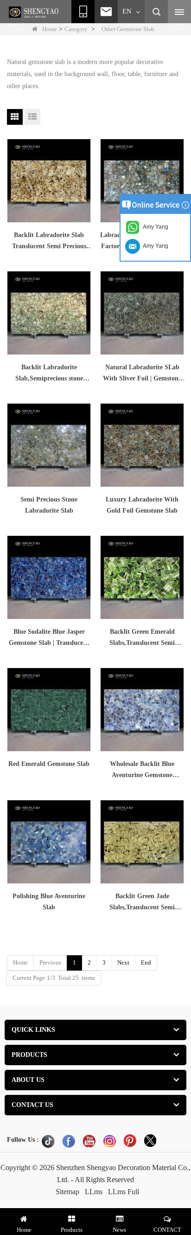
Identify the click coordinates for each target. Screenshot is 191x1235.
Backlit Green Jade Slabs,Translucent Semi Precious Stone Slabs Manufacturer (142, 903)
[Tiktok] (48, 1141)
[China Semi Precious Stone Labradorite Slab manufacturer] (48, 445)
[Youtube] (89, 1141)
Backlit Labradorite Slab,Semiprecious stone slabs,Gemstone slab (49, 374)
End (146, 962)
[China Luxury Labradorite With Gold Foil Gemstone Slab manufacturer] (142, 445)
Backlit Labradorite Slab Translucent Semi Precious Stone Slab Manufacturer (49, 242)
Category (76, 29)
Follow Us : (23, 1139)
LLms (93, 1192)
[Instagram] (109, 1141)
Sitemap (67, 1192)
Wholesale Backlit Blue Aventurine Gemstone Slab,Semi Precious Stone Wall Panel (142, 770)
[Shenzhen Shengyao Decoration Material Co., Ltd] (35, 12)
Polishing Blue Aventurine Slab (49, 902)
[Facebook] (69, 1141)
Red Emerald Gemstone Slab (48, 763)
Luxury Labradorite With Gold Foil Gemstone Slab (142, 505)
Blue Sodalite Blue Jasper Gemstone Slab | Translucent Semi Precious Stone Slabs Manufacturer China (49, 638)
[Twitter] (150, 1141)
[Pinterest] (130, 1141)
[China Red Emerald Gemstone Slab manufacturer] (48, 709)
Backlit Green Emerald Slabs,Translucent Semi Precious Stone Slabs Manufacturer (142, 638)
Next (123, 962)
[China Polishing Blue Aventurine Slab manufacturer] (48, 841)
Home (49, 29)
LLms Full (123, 1192)
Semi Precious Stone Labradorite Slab (48, 505)
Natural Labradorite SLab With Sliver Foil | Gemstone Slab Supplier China (142, 374)
